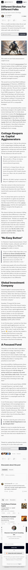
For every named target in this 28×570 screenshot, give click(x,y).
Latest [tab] (6, 500)
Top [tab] (3, 500)
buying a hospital (17, 318)
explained (4, 248)
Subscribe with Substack (15, 553)
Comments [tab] (4, 469)
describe (13, 353)
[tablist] (7, 469)
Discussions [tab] (12, 500)
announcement (19, 64)
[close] (23, 526)
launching (4, 320)
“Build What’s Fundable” (8, 517)
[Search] (25, 499)
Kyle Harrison (8, 15)
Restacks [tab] (11, 469)
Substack (6, 567)
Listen (24, 16)
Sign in (25, 2)
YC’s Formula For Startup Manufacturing (7, 519)
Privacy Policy (19, 559)
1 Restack (18, 453)
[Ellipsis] (26, 483)
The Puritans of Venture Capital (8, 505)
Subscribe (19, 2)
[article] (14, 508)
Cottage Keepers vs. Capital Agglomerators (8, 508)
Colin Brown (7, 483)
